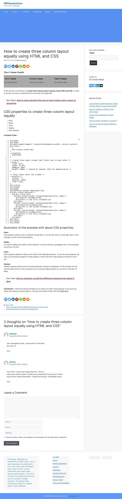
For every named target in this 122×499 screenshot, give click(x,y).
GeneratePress (73, 496)
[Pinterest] (16, 66)
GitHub (47, 12)
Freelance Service (59, 473)
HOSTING (26, 12)
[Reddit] (24, 66)
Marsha (13, 362)
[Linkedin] (13, 66)
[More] (28, 66)
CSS (7, 305)
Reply (8, 351)
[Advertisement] (61, 29)
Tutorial (14, 12)
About (55, 460)
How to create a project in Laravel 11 (103, 121)
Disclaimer (57, 470)
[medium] (101, 85)
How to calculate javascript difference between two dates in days (27, 307)
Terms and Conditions (61, 483)
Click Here (64, 291)
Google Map (37, 12)
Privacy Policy (58, 480)
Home (6, 12)
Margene (13, 334)
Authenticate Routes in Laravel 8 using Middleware (22, 309)
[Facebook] (5, 66)
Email (92, 53)
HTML (11, 305)
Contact (56, 467)
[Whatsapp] (20, 66)
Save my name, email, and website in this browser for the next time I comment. (36, 437)
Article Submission (60, 12)
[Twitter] (9, 66)
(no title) (56, 457)
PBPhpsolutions (13, 3)
